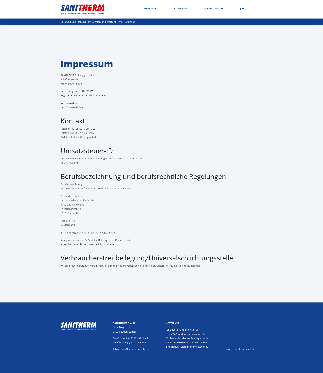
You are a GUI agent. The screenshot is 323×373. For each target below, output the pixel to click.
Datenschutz (248, 349)
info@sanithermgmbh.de (135, 349)
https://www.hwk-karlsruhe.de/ (97, 244)
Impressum (231, 349)
